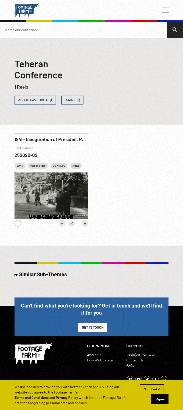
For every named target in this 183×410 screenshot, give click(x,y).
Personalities (38, 165)
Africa (76, 165)
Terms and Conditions (32, 397)
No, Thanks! (152, 389)
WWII (20, 165)
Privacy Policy (67, 397)
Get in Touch (93, 327)
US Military (59, 165)
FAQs (130, 365)
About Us (94, 355)
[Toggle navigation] (165, 10)
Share (70, 100)
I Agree (160, 399)
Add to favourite (33, 100)
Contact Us (134, 360)
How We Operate (100, 360)
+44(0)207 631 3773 (140, 355)
